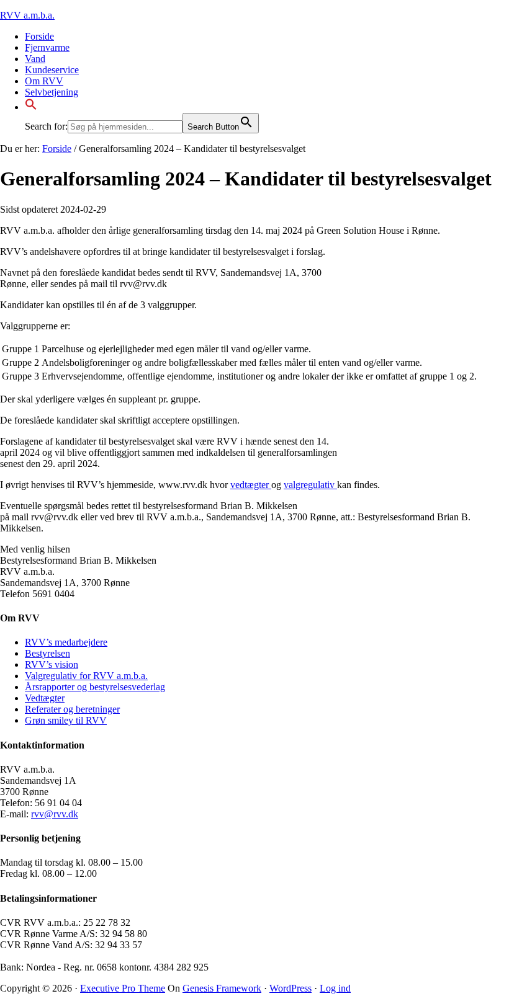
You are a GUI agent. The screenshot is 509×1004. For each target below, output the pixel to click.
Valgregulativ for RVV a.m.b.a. (86, 675)
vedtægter (250, 484)
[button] (31, 107)
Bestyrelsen (47, 653)
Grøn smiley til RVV (66, 720)
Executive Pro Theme (122, 988)
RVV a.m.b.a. (27, 15)
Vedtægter (45, 698)
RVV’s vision (51, 664)
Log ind (335, 988)
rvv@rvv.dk (54, 814)
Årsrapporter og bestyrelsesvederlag (95, 687)
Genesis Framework (221, 988)
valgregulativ (310, 484)
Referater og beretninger (72, 709)
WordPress (290, 988)
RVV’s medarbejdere (66, 642)
